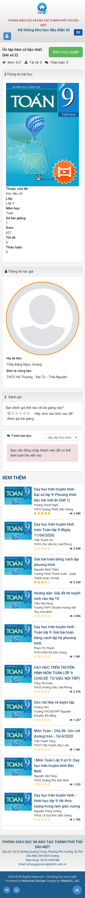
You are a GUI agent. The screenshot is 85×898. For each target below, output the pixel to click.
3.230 (76, 582)
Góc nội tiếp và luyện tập (54, 702)
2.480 (76, 513)
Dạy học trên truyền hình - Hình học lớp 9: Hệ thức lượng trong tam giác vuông (57, 800)
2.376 (76, 691)
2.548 (76, 548)
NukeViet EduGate (34, 881)
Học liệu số (14, 193)
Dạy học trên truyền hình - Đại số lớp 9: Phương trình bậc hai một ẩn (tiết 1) (55, 494)
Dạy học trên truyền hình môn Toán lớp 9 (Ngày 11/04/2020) (54, 529)
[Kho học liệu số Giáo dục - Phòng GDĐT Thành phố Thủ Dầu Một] (42, 8)
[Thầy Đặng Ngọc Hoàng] (42, 318)
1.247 (76, 720)
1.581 (76, 656)
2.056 (76, 616)
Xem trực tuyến (66, 52)
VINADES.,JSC (70, 881)
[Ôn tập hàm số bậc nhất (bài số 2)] (42, 134)
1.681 (76, 749)
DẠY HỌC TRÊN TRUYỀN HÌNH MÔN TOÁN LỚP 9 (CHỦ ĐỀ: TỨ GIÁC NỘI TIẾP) (57, 673)
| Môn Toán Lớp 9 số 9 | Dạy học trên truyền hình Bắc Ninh (57, 765)
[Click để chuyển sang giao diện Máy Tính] (16, 890)
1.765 (76, 819)
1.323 (76, 784)
